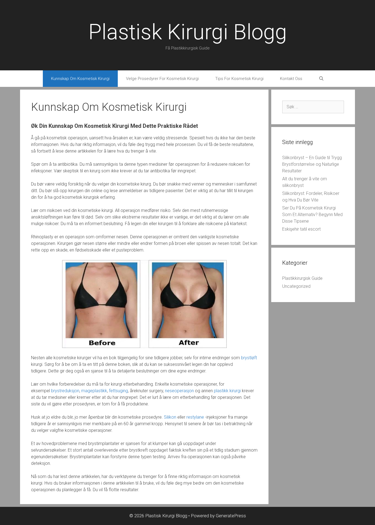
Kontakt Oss (291, 78)
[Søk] (321, 78)
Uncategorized (296, 286)
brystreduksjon (65, 390)
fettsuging (118, 390)
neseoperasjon (179, 390)
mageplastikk (94, 390)
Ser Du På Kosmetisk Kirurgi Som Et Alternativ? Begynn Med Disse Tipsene (312, 214)
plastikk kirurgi (227, 390)
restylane (195, 417)
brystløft (249, 357)
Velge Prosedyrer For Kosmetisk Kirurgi (162, 78)
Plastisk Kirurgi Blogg (187, 32)
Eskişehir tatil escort (301, 229)
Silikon (170, 417)
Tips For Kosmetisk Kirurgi (239, 78)
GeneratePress (231, 515)
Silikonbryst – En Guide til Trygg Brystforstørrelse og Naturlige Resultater (312, 164)
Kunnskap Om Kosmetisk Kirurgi (80, 78)
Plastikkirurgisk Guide (302, 278)
